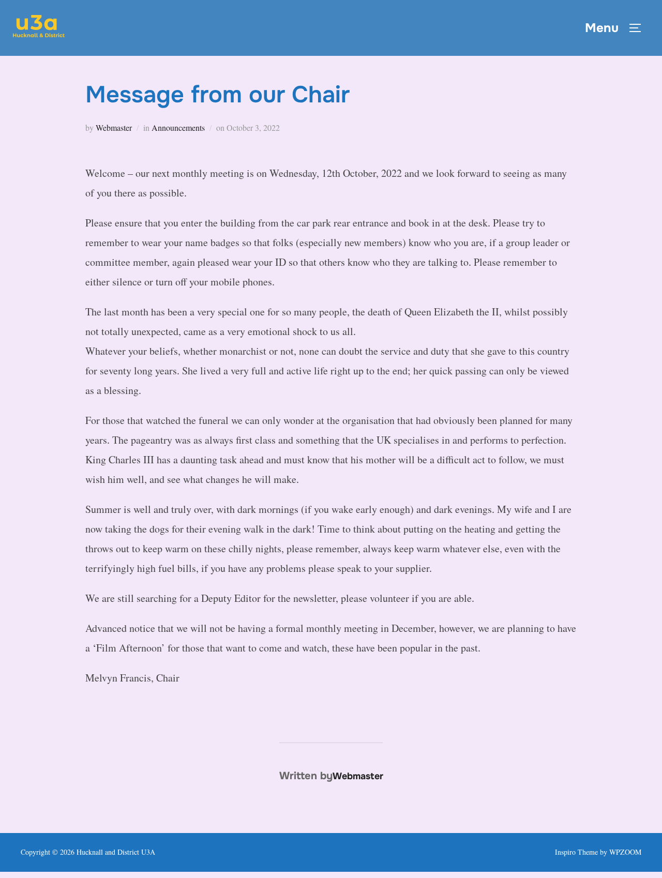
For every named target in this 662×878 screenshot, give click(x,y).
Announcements (178, 127)
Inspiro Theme (576, 852)
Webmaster (114, 127)
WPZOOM (625, 852)
